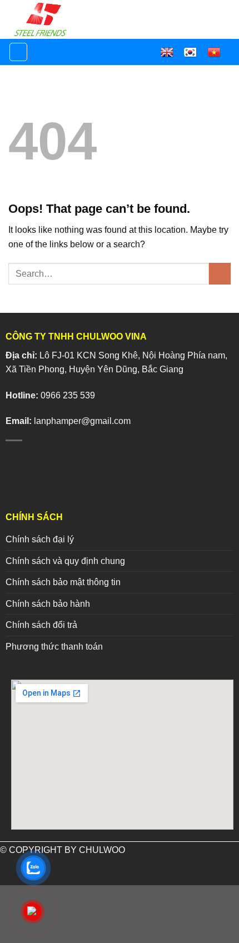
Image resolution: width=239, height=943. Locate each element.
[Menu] (18, 52)
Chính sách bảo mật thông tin (63, 582)
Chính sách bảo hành (48, 603)
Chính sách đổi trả (41, 625)
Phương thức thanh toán (54, 646)
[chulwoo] (45, 19)
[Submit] (220, 274)
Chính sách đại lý (40, 539)
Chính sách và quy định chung (65, 561)
